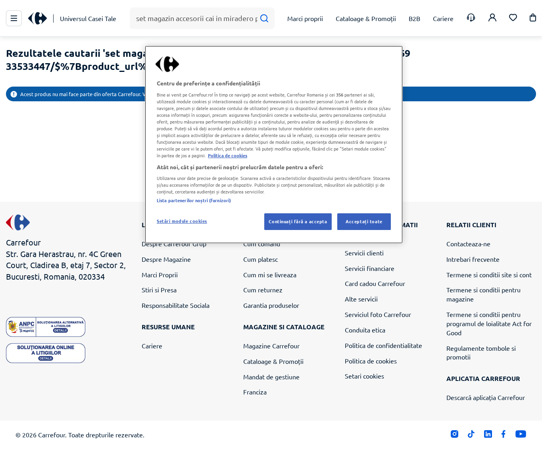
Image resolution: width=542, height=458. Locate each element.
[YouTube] (521, 436)
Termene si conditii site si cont (489, 274)
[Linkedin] (488, 436)
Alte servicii (361, 299)
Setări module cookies (182, 221)
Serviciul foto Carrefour (378, 314)
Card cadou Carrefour (375, 283)
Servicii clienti (364, 253)
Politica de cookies (371, 361)
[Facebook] (504, 436)
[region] (274, 144)
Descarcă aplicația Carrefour (485, 397)
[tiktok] (471, 436)
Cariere (152, 346)
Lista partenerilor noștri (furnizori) (194, 200)
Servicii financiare (369, 268)
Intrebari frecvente (473, 259)
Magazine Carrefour (271, 346)
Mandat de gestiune (271, 377)
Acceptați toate (364, 221)
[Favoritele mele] (513, 18)
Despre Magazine (166, 259)
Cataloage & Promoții (273, 361)
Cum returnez (263, 290)
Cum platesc (260, 259)
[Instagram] (454, 436)
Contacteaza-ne (468, 243)
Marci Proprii (160, 274)
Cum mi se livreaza (269, 274)
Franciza (255, 392)
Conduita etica (365, 330)
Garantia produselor (271, 305)
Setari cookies (364, 376)
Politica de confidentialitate (383, 345)
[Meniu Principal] (14, 18)
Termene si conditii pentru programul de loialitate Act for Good (489, 323)
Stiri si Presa (159, 290)
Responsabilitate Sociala (175, 305)
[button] (533, 19)
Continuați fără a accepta (298, 221)
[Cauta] (264, 18)
